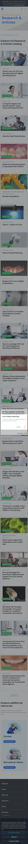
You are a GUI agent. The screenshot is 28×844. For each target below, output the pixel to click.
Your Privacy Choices (14, 832)
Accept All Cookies (14, 841)
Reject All (14, 836)
